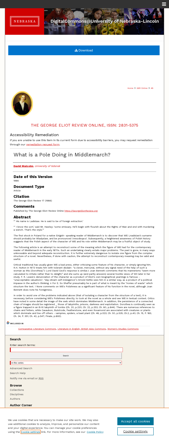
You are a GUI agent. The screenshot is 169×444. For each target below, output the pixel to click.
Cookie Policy (95, 431)
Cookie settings (30, 431)
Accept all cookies (135, 421)
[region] (84, 426)
